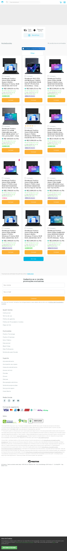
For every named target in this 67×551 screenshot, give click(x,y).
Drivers (5, 376)
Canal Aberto (7, 391)
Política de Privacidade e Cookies (13, 322)
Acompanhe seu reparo (10, 364)
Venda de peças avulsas (10, 385)
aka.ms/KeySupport (22, 436)
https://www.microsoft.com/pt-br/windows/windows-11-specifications (44, 452)
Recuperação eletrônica (10, 382)
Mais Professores (8, 349)
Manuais (5, 379)
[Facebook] (4, 401)
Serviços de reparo (8, 388)
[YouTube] (18, 401)
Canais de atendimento (10, 367)
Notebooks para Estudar (10, 352)
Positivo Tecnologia (9, 334)
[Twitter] (13, 401)
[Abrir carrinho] (60, 2)
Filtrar (33, 53)
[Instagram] (9, 401)
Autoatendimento (8, 361)
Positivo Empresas (8, 337)
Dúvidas (5, 373)
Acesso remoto (7, 370)
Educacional (6, 343)
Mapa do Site (7, 325)
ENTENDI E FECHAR (9, 547)
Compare (7, 76)
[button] (65, 2)
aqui (54, 542)
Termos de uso (7, 316)
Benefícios (35, 35)
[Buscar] (7, 2)
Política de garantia (9, 319)
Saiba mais (30, 273)
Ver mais (33, 259)
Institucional (6, 313)
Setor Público (7, 340)
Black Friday (6, 346)
